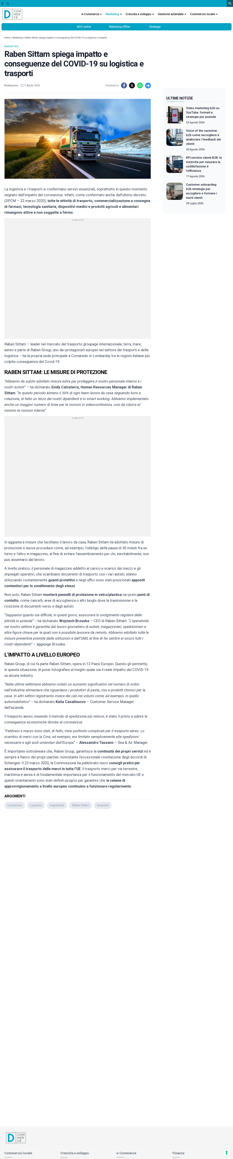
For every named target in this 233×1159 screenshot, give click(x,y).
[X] (7, 3)
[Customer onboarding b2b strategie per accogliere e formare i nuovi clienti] (174, 194)
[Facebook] (2, 3)
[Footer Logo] (116, 1138)
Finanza (178, 1153)
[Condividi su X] (132, 85)
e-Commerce (126, 1153)
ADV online (84, 26)
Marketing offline (119, 26)
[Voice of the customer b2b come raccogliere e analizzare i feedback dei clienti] (174, 140)
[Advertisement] (77, 860)
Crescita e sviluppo (74, 1153)
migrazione (57, 805)
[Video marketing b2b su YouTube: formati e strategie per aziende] (174, 115)
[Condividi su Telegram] (148, 85)
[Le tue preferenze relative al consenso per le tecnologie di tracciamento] (226, 1152)
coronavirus (14, 805)
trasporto (103, 805)
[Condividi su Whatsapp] (140, 85)
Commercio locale (18, 1153)
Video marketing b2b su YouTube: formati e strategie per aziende (202, 112)
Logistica (36, 805)
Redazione (11, 85)
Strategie (155, 26)
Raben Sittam (80, 805)
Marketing (18, 37)
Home (7, 37)
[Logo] (12, 14)
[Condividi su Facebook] (124, 85)
